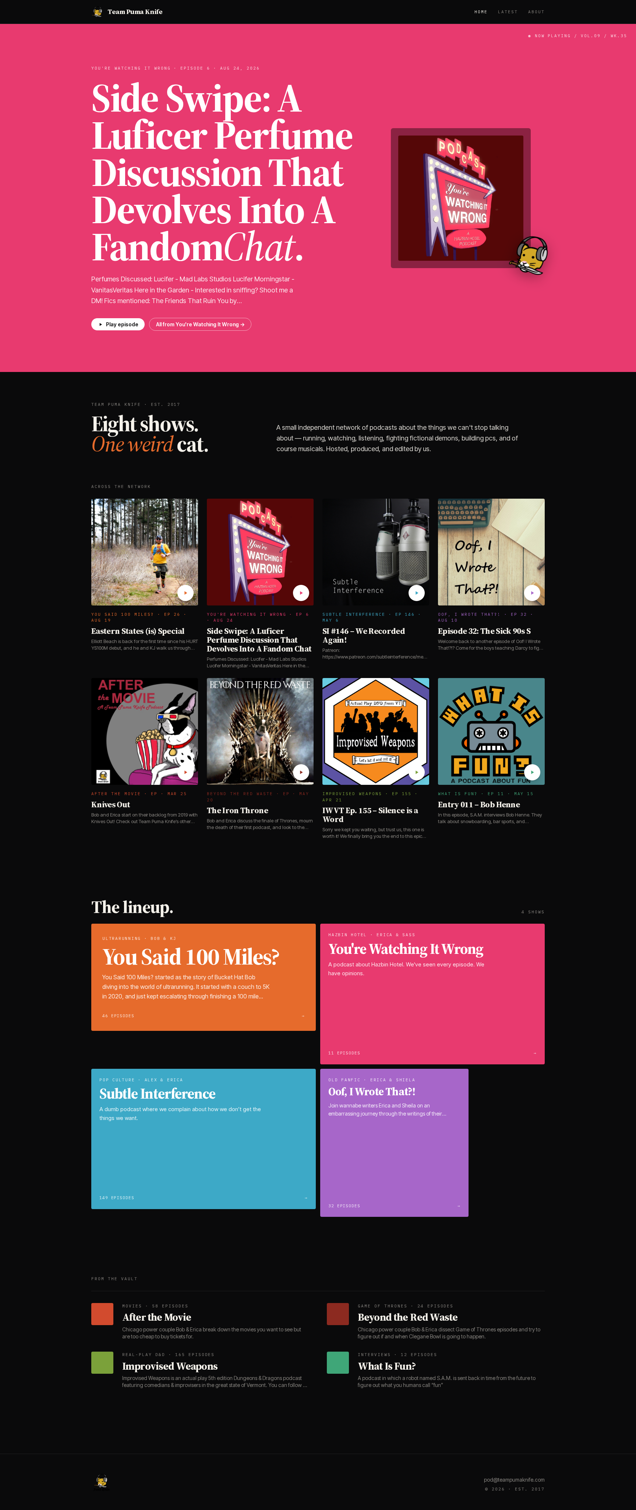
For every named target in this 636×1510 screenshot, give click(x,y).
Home (481, 11)
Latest (508, 11)
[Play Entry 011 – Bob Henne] (532, 772)
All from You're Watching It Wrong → (200, 324)
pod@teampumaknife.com (514, 1479)
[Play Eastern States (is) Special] (185, 593)
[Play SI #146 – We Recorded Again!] (417, 593)
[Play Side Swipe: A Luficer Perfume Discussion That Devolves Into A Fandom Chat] (301, 593)
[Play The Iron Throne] (301, 772)
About (536, 11)
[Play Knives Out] (185, 772)
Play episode (122, 324)
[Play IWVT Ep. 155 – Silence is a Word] (417, 772)
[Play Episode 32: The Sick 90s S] (532, 593)
